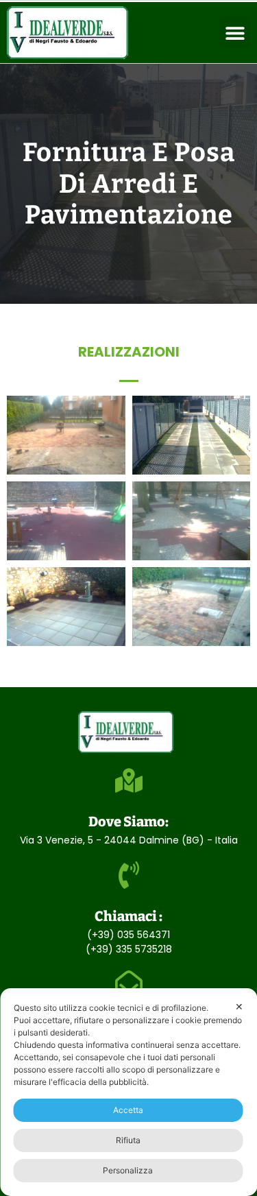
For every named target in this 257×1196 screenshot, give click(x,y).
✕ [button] (239, 1006)
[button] (234, 32)
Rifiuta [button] (128, 1140)
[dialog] (128, 1092)
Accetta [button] (128, 1110)
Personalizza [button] (128, 1170)
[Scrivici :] (129, 984)
